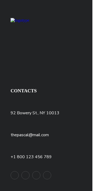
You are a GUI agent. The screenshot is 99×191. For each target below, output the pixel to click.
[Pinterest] (36, 175)
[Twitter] (15, 175)
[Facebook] (25, 175)
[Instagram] (47, 175)
